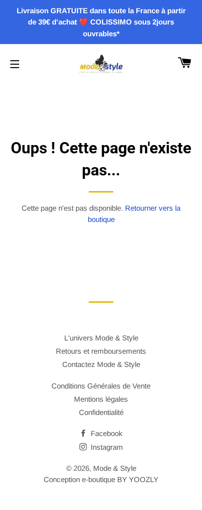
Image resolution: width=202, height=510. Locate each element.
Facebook (106, 433)
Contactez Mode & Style (101, 364)
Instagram (106, 447)
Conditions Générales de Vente (101, 386)
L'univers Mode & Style (101, 338)
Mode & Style (114, 468)
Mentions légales (101, 399)
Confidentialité (101, 412)
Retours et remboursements (101, 351)
